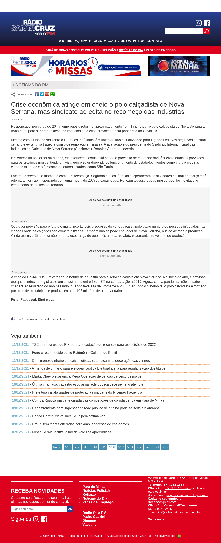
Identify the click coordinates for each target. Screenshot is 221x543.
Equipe (81, 41)
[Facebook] (207, 23)
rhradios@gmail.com (162, 502)
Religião (109, 50)
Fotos (138, 41)
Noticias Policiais (85, 50)
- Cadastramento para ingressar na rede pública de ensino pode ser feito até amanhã (86, 408)
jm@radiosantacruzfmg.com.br (187, 495)
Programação (102, 41)
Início (57, 447)
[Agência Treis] (179, 535)
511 (68, 447)
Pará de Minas (57, 50)
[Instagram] (199, 23)
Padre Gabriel (93, 517)
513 (85, 447)
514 (94, 447)
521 (156, 447)
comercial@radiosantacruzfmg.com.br (174, 512)
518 (130, 447)
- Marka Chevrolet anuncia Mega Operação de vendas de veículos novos (76, 376)
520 (147, 447)
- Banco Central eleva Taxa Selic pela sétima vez (58, 416)
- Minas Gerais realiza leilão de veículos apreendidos (61, 432)
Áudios (124, 41)
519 (139, 447)
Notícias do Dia (131, 50)
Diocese (89, 520)
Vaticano (89, 524)
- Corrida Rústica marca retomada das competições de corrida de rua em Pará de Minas (88, 400)
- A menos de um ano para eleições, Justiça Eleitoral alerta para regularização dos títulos (88, 368)
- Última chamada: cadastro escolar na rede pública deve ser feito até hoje (77, 384)
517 (121, 447)
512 (77, 447)
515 (103, 447)
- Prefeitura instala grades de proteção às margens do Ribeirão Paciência (77, 392)
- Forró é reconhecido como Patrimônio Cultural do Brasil (64, 352)
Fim (165, 447)
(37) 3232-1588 (173, 484)
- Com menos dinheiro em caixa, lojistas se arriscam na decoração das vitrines (81, 360)
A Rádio (66, 41)
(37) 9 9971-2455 (160, 509)
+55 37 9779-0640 (178, 488)
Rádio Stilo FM (94, 513)
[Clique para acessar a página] (76, 66)
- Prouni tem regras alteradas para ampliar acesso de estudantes (70, 424)
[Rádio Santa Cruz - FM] (33, 27)
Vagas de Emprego (161, 50)
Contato (154, 41)
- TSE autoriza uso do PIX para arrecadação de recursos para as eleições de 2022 (84, 344)
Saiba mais (156, 519)
